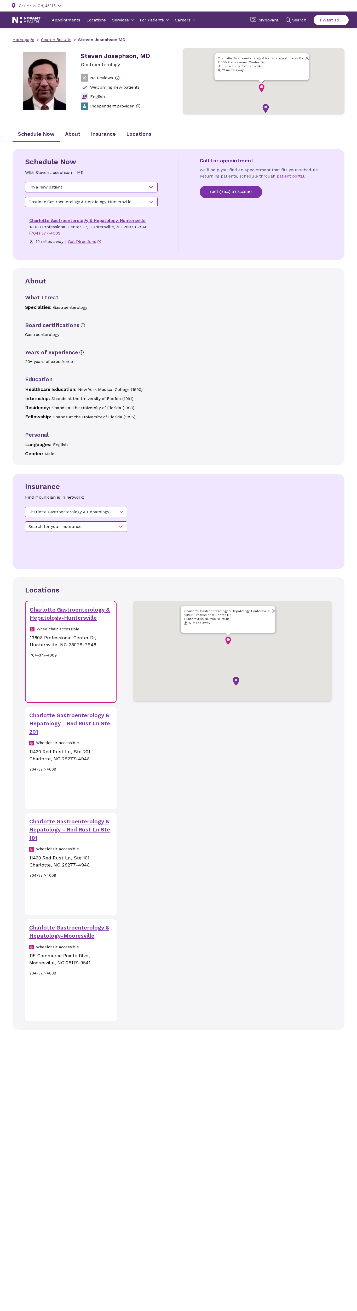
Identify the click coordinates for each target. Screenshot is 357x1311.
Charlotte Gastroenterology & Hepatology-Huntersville (87, 220)
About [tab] (72, 134)
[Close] (307, 58)
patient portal (290, 176)
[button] (265, 108)
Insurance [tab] (103, 134)
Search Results (56, 39)
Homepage (23, 39)
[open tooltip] (117, 78)
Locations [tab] (138, 134)
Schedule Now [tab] (36, 134)
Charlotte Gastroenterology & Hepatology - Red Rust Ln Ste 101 (69, 829)
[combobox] (91, 187)
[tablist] (178, 134)
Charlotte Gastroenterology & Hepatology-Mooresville (69, 931)
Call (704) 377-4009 (231, 191)
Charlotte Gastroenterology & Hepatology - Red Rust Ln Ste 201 (69, 723)
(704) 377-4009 (44, 233)
